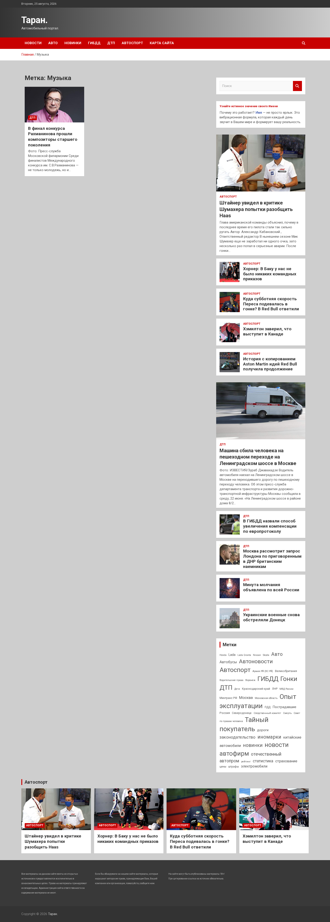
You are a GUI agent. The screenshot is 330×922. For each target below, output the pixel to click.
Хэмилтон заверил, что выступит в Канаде (267, 331)
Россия (225, 713)
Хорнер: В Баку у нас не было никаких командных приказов (269, 274)
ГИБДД (94, 43)
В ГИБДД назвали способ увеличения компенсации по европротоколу (270, 526)
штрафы (233, 766)
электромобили (254, 766)
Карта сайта (162, 43)
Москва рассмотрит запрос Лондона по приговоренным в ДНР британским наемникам (272, 558)
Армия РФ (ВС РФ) (263, 671)
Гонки (288, 679)
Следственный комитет (267, 713)
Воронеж (250, 680)
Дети (237, 688)
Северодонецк (242, 713)
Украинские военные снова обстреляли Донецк (271, 617)
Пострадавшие (284, 707)
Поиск (297, 86)
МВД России (286, 688)
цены (223, 766)
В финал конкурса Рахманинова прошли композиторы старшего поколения (52, 137)
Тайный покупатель (244, 724)
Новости (33, 43)
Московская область (266, 698)
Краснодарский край (256, 688)
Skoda (266, 655)
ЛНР (274, 688)
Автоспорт (132, 43)
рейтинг (246, 761)
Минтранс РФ (228, 698)
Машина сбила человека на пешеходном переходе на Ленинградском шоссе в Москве (258, 457)
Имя (258, 113)
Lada (232, 655)
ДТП (111, 43)
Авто (53, 43)
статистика (263, 761)
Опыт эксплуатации (258, 701)
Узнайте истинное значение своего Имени (249, 106)
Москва (246, 697)
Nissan (257, 655)
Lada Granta (244, 655)
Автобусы (228, 662)
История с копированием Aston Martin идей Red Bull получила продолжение (270, 364)
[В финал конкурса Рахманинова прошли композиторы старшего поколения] (54, 104)
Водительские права (231, 680)
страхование (286, 761)
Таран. (34, 20)
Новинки (72, 43)
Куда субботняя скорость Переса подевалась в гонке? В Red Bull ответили (271, 304)
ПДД (268, 707)
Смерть (287, 713)
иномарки (269, 737)
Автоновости (256, 661)
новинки (253, 745)
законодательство (237, 737)
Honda (223, 655)
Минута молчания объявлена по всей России (271, 587)
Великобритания (286, 671)
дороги (262, 730)
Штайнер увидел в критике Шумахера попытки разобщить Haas (256, 209)
